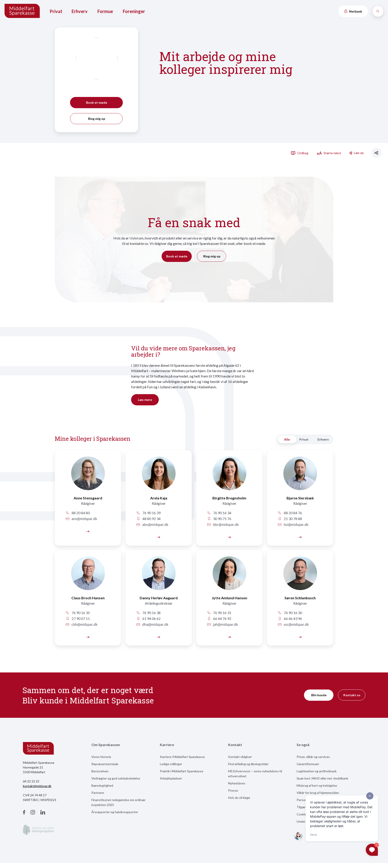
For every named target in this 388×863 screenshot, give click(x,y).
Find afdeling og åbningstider (248, 764)
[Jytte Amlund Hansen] (229, 637)
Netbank (355, 11)
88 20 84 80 (80, 513)
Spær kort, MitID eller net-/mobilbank (322, 778)
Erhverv (80, 11)
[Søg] (378, 11)
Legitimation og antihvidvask (317, 771)
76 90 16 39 (151, 513)
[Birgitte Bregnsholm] (229, 476)
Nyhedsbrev (236, 783)
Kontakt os (351, 695)
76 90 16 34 (221, 513)
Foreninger (134, 11)
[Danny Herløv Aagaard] (159, 637)
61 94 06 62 (151, 618)
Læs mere (145, 400)
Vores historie (101, 757)
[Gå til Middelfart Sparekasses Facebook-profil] (24, 813)
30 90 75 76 (221, 518)
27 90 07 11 (80, 618)
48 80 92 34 (151, 518)
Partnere (97, 793)
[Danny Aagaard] (159, 575)
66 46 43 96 (292, 618)
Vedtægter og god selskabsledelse (115, 778)
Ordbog (302, 153)
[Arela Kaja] (159, 476)
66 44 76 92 (221, 618)
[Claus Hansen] (88, 575)
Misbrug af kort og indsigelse (317, 785)
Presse (233, 790)
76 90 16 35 (80, 612)
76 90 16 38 (151, 612)
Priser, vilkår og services (313, 757)
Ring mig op (96, 119)
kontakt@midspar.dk (37, 786)
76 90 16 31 (221, 612)
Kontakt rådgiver (240, 757)
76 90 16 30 (292, 612)
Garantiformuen (308, 764)
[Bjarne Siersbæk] (300, 476)
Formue (105, 11)
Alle (287, 439)
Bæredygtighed (102, 785)
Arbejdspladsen (171, 778)
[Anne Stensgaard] (88, 476)
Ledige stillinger (171, 764)
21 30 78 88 (292, 518)
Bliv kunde (318, 695)
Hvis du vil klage (239, 797)
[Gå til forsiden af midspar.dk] (22, 11)
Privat (56, 11)
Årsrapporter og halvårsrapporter (114, 812)
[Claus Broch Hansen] (88, 637)
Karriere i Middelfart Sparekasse (182, 757)
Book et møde (96, 102)
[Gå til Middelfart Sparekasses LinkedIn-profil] (42, 813)
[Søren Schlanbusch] (300, 575)
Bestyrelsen (99, 771)
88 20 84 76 (292, 513)
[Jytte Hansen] (229, 575)
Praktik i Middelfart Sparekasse (181, 771)
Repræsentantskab (104, 764)
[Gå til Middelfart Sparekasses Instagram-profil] (33, 813)
